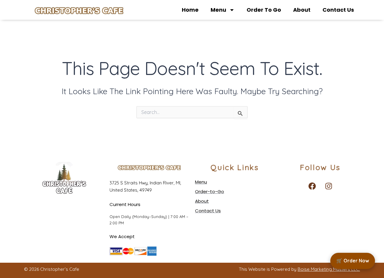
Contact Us (338, 9)
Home (190, 9)
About (301, 9)
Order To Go (264, 9)
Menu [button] (218, 9)
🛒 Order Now (352, 261)
